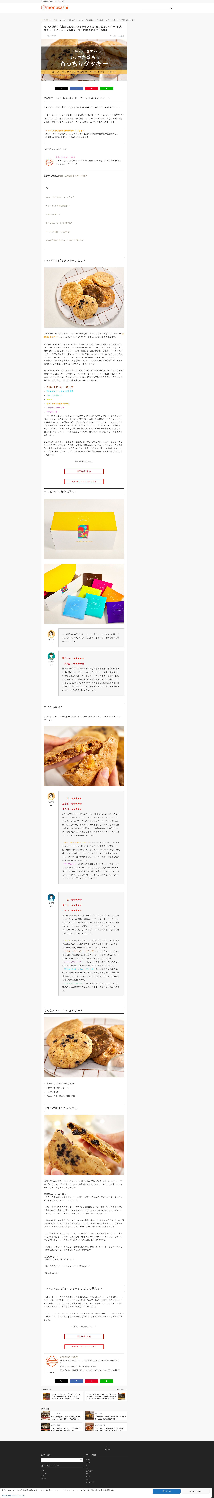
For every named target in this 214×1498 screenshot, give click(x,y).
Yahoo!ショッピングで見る (84, 481)
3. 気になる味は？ (53, 214)
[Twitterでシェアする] (61, 88)
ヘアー (88, 1468)
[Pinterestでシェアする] (91, 88)
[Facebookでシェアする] (76, 88)
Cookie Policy (6, 1495)
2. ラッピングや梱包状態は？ (57, 206)
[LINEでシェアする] (106, 88)
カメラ (88, 1476)
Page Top (107, 1449)
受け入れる (166, 1491)
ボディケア (89, 1471)
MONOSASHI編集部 (117, 36)
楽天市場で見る (84, 471)
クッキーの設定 (195, 1491)
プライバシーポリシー (18, 1495)
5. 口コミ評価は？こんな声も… (58, 232)
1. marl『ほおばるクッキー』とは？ (60, 197)
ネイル (88, 1465)
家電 (87, 1479)
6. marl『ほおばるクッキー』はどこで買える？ (64, 240)
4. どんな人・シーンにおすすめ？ (59, 223)
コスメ (88, 1462)
